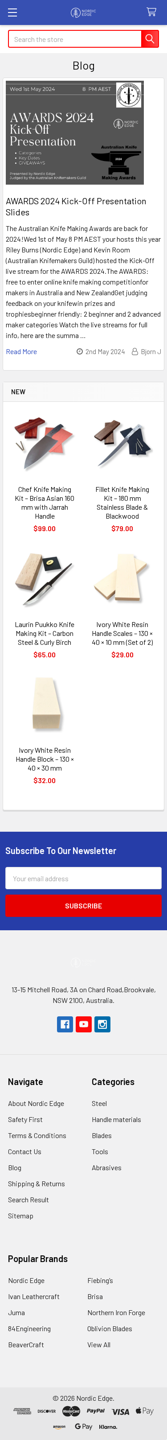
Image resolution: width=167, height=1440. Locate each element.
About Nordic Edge (36, 1103)
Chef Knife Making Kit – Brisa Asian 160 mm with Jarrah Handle (44, 502)
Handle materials (116, 1119)
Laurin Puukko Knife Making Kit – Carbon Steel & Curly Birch (44, 633)
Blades (102, 1135)
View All (98, 1344)
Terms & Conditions (37, 1135)
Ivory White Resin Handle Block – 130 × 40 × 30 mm (45, 759)
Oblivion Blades (109, 1328)
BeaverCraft (26, 1344)
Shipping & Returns (36, 1183)
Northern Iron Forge (116, 1312)
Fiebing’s (100, 1280)
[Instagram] (102, 1024)
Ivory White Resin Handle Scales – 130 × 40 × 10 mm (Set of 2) (122, 633)
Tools (100, 1151)
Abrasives (107, 1167)
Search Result (28, 1199)
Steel (99, 1103)
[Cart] (153, 12)
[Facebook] (65, 1024)
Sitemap (20, 1215)
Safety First (25, 1119)
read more (21, 351)
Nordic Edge (26, 1280)
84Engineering (29, 1328)
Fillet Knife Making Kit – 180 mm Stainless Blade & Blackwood (122, 502)
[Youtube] (84, 1024)
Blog (14, 1167)
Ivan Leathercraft (34, 1296)
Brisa (95, 1296)
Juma (16, 1312)
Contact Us (24, 1151)
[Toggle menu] (12, 12)
